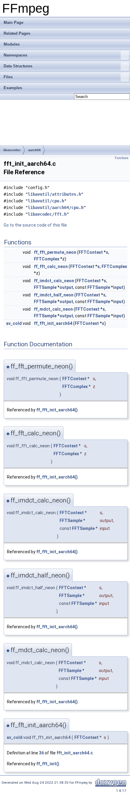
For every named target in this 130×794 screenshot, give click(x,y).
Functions (121, 158)
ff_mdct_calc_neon (53, 309)
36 (41, 752)
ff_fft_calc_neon (51, 266)
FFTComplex (46, 258)
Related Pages (17, 33)
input (118, 287)
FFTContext (91, 252)
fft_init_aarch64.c (75, 752)
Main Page (13, 22)
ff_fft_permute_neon (55, 252)
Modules (12, 44)
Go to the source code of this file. (36, 225)
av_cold (14, 323)
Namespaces (15, 55)
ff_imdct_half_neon (53, 294)
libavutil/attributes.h (54, 194)
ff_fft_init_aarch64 (53, 323)
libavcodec (12, 150)
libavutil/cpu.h (46, 200)
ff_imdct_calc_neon (54, 280)
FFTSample (45, 287)
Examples (13, 88)
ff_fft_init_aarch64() (57, 409)
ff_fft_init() (47, 763)
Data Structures (18, 66)
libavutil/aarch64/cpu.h (55, 207)
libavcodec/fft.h (47, 214)
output (66, 287)
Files (8, 77)
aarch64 (34, 150)
